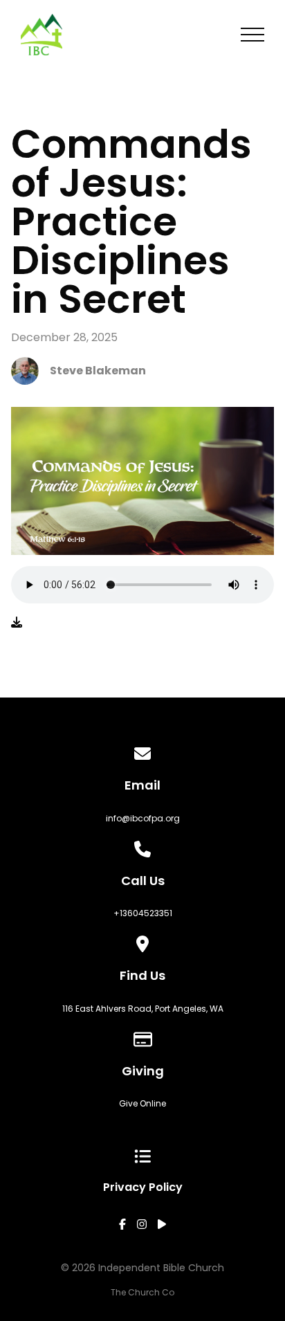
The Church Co (142, 1292)
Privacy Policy (143, 1187)
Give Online (142, 1103)
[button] (252, 34)
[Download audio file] (16, 622)
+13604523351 (142, 913)
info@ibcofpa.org (143, 818)
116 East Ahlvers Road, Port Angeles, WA (142, 1008)
